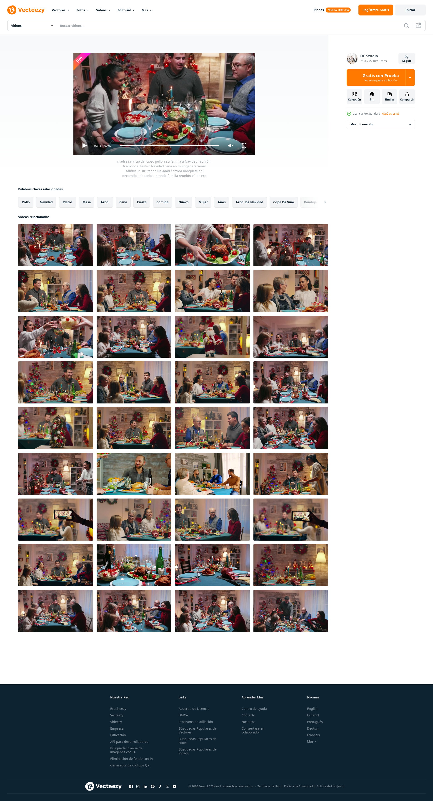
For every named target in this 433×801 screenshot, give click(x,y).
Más (145, 10)
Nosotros (248, 722)
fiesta (141, 202)
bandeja (310, 202)
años (222, 202)
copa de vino (283, 202)
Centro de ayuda (254, 708)
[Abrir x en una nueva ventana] (167, 786)
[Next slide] (321, 202)
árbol (105, 202)
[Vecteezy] (26, 10)
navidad (46, 202)
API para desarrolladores (129, 741)
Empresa (117, 728)
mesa (87, 202)
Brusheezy (118, 708)
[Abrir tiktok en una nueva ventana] (160, 786)
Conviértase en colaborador (253, 730)
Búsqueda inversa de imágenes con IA (126, 750)
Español (313, 715)
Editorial (124, 10)
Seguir (406, 61)
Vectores (58, 10)
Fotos (80, 10)
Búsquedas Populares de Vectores (198, 730)
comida (162, 202)
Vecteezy (116, 715)
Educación (118, 735)
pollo (26, 202)
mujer (203, 202)
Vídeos (101, 10)
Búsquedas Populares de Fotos (198, 741)
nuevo (183, 202)
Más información (361, 124)
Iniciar (410, 10)
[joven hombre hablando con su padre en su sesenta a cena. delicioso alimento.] (212, 474)
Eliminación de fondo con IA (131, 758)
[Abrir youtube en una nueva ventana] (174, 786)
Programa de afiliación (196, 722)
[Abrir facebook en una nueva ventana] (131, 786)
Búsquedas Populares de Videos (198, 751)
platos (68, 202)
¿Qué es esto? (390, 114)
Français (313, 735)
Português (315, 722)
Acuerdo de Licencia (194, 708)
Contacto (248, 715)
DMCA (183, 715)
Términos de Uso (269, 786)
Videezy (116, 722)
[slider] (169, 145)
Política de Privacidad (298, 786)
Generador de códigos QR (130, 765)
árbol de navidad (249, 202)
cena (123, 202)
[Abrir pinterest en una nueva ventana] (153, 786)
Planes (319, 10)
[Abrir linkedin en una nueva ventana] (145, 786)
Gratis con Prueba (381, 77)
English (312, 708)
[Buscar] (406, 25)
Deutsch (313, 728)
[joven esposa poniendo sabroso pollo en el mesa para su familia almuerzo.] (134, 474)
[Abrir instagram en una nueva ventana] (138, 786)
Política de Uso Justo (330, 786)
